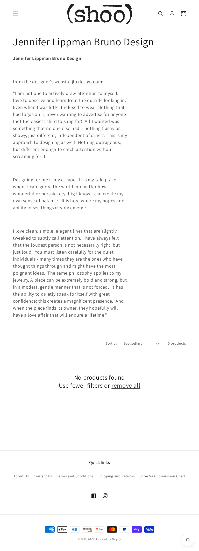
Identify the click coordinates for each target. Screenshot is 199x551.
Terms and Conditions (75, 476)
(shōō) (92, 539)
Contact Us (43, 476)
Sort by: (112, 343)
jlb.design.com (87, 82)
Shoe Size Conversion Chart (163, 476)
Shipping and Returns (116, 476)
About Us (21, 476)
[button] (15, 13)
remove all (125, 385)
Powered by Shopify (108, 539)
